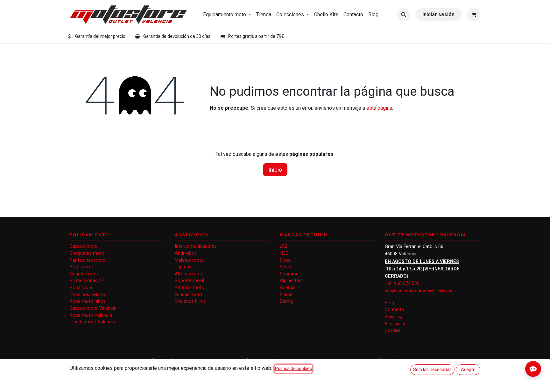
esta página (379, 108)
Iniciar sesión (438, 14)
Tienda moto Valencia (92, 322)
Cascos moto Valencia (93, 308)
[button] (403, 14)
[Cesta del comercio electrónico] (473, 14)
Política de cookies (293, 368)
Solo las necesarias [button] (432, 369)
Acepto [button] (468, 369)
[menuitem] (227, 14)
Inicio (275, 169)
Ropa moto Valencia (91, 315)
